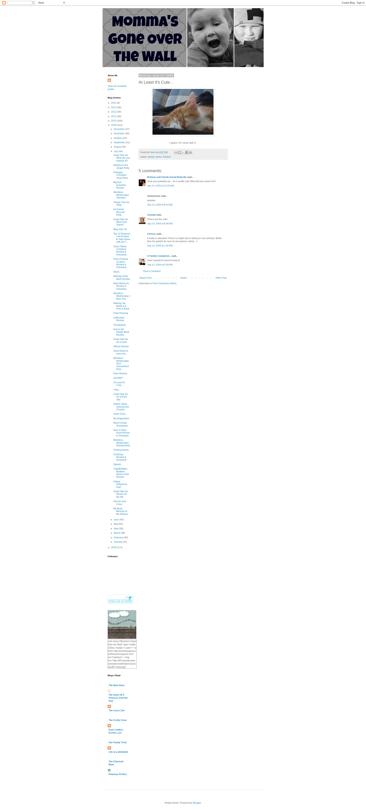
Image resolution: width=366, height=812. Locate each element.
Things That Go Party (121, 203)
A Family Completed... (159, 256)
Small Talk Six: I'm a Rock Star (120, 397)
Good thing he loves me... (120, 352)
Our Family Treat (118, 742)
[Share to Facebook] (187, 152)
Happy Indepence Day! (120, 484)
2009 (114, 125)
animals (150, 157)
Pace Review (120, 373)
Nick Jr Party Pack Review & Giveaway (121, 433)
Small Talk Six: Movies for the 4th (120, 494)
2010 (114, 120)
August (118, 147)
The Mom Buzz (116, 685)
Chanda (151, 215)
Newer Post (146, 278)
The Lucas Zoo (116, 710)
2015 (114, 103)
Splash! (117, 464)
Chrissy (151, 234)
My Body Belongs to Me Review (120, 511)
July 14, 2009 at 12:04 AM (160, 185)
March (117, 533)
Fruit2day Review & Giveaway (120, 457)
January (118, 542)
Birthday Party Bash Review (121, 277)
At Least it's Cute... (119, 383)
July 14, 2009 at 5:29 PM (160, 264)
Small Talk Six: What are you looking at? (121, 158)
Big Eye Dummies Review (119, 185)
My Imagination (121, 418)
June (117, 519)
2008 (114, 547)
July (116, 151)
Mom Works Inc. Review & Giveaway (121, 286)
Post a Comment (152, 271)
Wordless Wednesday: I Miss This (121, 296)
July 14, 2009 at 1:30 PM (160, 245)
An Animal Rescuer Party (119, 212)
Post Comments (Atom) (165, 283)
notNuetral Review (118, 319)
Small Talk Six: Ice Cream (120, 340)
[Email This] (176, 152)
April (116, 528)
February (119, 537)
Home (184, 278)
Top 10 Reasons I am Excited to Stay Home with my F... (121, 237)
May (116, 524)
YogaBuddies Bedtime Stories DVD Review (121, 472)
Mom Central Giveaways (120, 424)
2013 (114, 107)
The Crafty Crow (117, 720)
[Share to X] (183, 152)
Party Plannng (120, 313)
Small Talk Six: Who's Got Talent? (120, 222)
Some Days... (120, 414)
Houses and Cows (119, 502)
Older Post (221, 278)
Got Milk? (118, 378)
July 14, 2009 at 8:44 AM (160, 204)
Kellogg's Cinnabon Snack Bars (120, 175)
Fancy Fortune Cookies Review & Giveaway (120, 263)
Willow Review (121, 346)
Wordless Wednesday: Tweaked (121, 195)
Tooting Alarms (121, 450)
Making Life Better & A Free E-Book (121, 306)
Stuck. (116, 271)
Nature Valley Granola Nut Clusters (121, 407)
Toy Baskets (119, 325)
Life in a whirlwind (118, 752)
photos (159, 157)
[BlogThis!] (179, 152)
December (119, 129)
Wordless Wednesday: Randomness (121, 443)
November (119, 133)
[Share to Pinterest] (190, 152)
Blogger (197, 803)
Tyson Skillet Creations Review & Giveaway (120, 250)
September (120, 142)
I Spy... (116, 389)
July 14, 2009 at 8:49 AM (160, 223)
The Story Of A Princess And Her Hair (118, 698)
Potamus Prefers (118, 774)
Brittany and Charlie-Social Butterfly (166, 177)
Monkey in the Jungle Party (121, 166)
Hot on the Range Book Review (121, 332)
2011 (114, 116)
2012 (114, 111)
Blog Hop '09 (120, 229)
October (118, 138)
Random (167, 157)
